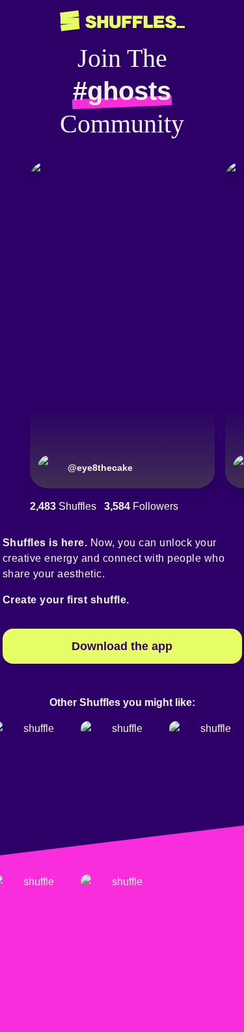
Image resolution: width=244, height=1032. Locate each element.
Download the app (122, 646)
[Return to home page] (122, 21)
